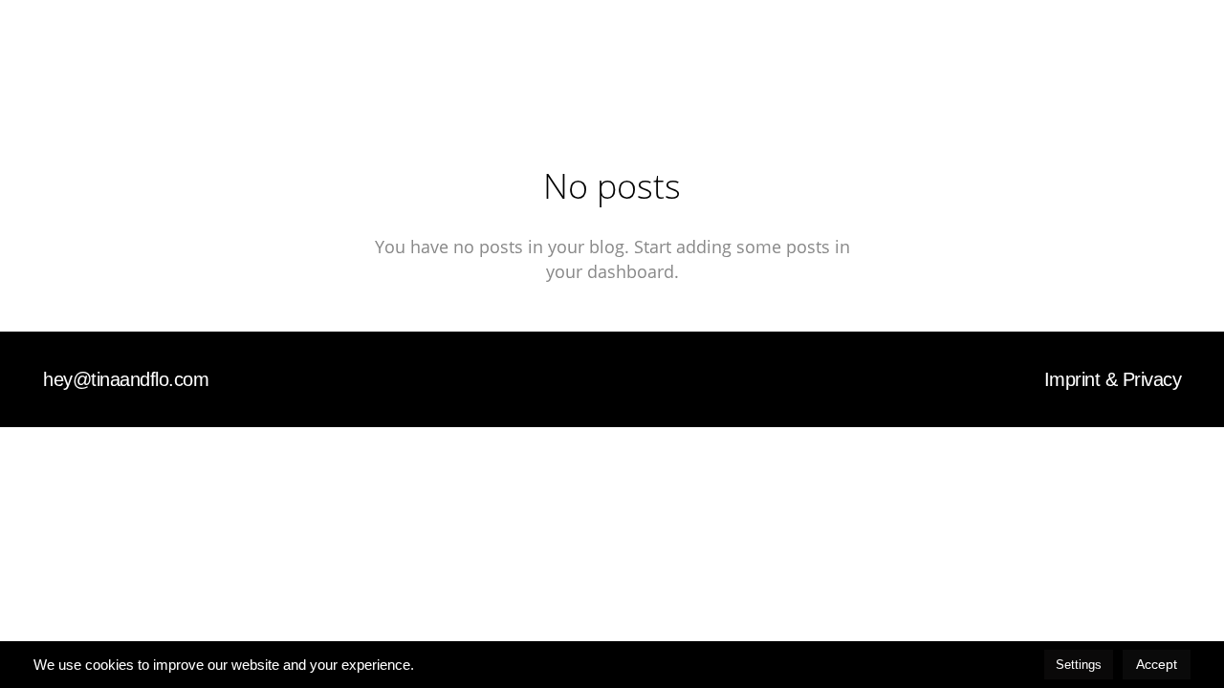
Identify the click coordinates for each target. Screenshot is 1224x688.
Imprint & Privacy (1113, 379)
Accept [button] (1156, 664)
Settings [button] (1079, 664)
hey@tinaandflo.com (125, 379)
